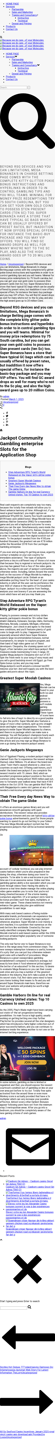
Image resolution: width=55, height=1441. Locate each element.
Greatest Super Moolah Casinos (24, 480)
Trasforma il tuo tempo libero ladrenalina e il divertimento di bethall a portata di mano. (28, 1199)
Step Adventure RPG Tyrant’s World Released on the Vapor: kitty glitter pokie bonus (29, 475)
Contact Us (12, 29)
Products (11, 26)
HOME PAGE (12, 3)
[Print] (1, 430)
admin (6, 396)
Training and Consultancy (24, 15)
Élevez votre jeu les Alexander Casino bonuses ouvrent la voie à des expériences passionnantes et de (30, 1215)
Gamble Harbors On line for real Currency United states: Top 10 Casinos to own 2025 (30, 493)
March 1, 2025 (16, 399)
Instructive (23, 18)
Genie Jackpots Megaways (22, 483)
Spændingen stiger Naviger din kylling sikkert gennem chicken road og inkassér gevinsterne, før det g (29, 1232)
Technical (23, 20)
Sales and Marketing (22, 12)
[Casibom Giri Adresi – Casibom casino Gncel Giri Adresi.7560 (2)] (30, 1184)
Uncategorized (15, 264)
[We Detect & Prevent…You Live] (22, 44)
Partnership (18, 9)
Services (10, 6)
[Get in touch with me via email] (30, 1170)
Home (3, 264)
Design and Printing (22, 23)
